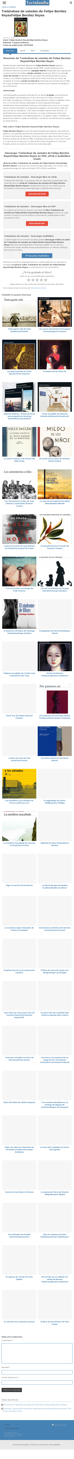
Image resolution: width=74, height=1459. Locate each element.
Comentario (7, 1340)
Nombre (6, 1367)
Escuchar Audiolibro (38, 255)
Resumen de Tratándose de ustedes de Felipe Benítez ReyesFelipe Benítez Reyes (35, 1405)
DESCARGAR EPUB (37, 194)
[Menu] (4, 2)
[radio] (28, 280)
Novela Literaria (9, 7)
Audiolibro (44, 51)
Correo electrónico (10, 1377)
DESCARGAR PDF (37, 223)
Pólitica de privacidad (12, 1428)
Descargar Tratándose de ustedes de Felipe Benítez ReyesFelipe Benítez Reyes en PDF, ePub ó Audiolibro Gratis (37, 1410)
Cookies (7, 1425)
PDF (33, 51)
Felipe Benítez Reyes (38, 288)
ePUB (22, 51)
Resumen (10, 51)
